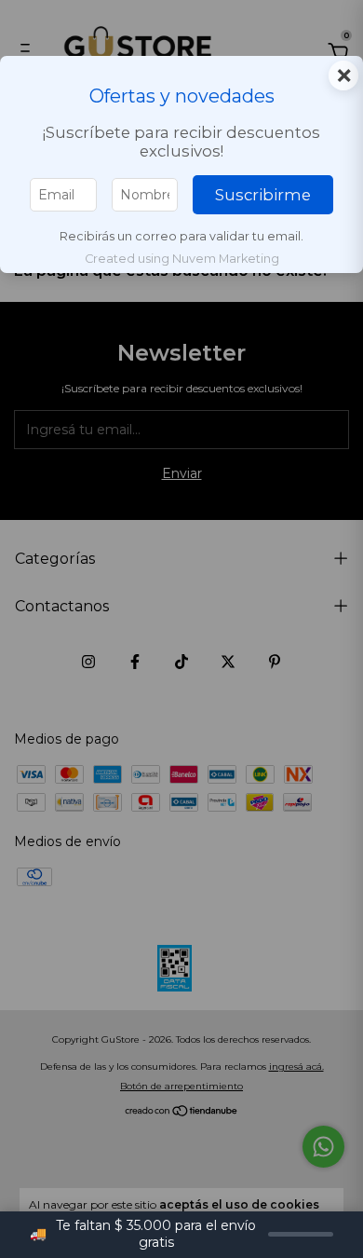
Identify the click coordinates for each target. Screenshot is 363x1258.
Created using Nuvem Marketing (182, 259)
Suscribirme (263, 194)
